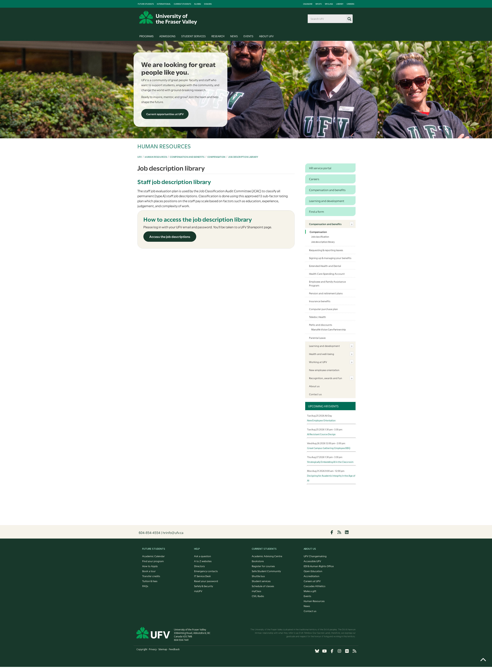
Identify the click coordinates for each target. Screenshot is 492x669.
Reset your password (206, 581)
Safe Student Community (266, 571)
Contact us (315, 394)
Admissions (167, 36)
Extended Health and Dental (325, 266)
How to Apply (150, 566)
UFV (139, 156)
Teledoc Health (317, 317)
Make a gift (310, 591)
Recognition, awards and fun (325, 378)
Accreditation (311, 576)
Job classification (320, 236)
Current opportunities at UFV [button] (165, 114)
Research (217, 36)
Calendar (307, 3)
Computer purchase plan (323, 309)
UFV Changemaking (315, 556)
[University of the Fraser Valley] (168, 18)
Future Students (146, 3)
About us (314, 386)
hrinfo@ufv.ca (173, 532)
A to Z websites (203, 561)
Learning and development (324, 346)
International (164, 3)
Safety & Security (203, 586)
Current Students (182, 3)
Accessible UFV (312, 561)
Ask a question (202, 556)
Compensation (216, 156)
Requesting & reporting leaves (326, 250)
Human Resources (156, 156)
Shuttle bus (258, 576)
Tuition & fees (149, 581)
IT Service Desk (202, 576)
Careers (350, 3)
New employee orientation (324, 370)
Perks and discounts (320, 325)
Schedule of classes (263, 586)
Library (339, 3)
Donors (208, 3)
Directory (199, 566)
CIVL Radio (258, 596)
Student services (261, 581)
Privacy (153, 649)
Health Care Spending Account (327, 274)
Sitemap (162, 649)
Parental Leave (317, 338)
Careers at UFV (312, 581)
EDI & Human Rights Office (319, 566)
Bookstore (258, 561)
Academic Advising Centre (267, 556)
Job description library (243, 156)
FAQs (145, 586)
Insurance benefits (319, 301)
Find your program (153, 561)
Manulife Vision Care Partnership (328, 329)
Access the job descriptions (169, 236)
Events (248, 36)
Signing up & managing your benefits (330, 258)
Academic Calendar (153, 556)
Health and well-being (321, 354)
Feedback (174, 649)
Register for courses (263, 566)
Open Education (313, 571)
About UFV (266, 36)
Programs (146, 36)
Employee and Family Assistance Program (327, 283)
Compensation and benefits (187, 156)
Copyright (141, 649)
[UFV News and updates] (354, 651)
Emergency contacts (206, 571)
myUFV (319, 3)
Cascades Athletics (314, 586)
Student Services (193, 36)
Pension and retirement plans (326, 293)
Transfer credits (151, 576)
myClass (329, 3)
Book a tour (149, 571)
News (234, 36)
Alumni (197, 3)
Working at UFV (318, 362)
